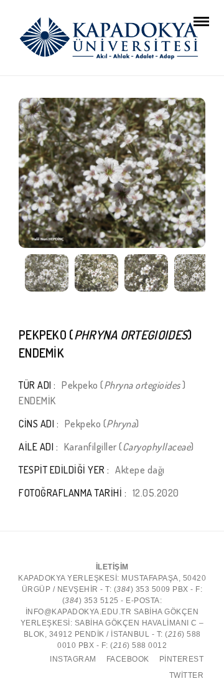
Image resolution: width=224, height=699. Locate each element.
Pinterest (181, 659)
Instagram (73, 659)
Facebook (127, 659)
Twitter (186, 675)
